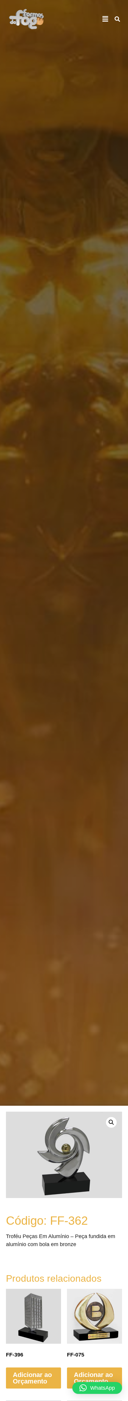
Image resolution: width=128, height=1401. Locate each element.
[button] (105, 19)
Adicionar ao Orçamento (32, 1378)
